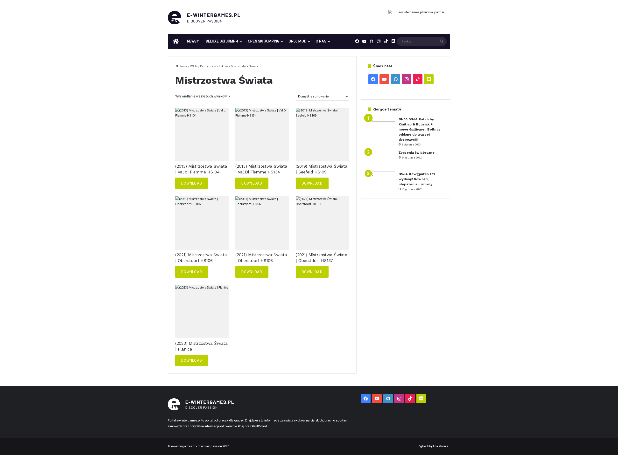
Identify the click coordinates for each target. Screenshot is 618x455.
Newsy (193, 41)
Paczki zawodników (214, 66)
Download (191, 183)
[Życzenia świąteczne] (381, 159)
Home (183, 66)
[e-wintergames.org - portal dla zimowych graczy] (204, 17)
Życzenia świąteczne (417, 152)
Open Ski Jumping (264, 41)
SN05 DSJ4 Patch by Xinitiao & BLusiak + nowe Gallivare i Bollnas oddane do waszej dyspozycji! (419, 129)
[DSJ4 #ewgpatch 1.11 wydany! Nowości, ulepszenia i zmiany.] (381, 181)
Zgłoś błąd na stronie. (433, 446)
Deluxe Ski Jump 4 (222, 41)
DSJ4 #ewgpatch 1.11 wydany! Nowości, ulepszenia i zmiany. (417, 179)
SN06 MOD (297, 41)
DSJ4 (193, 66)
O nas (321, 41)
